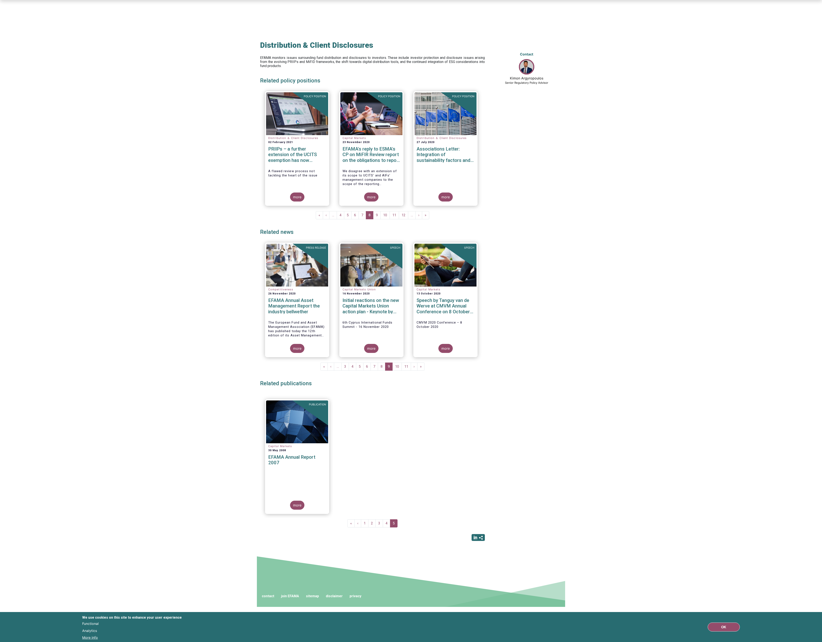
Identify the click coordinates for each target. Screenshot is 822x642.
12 (405, 215)
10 (386, 215)
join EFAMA (290, 596)
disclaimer (334, 596)
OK (723, 627)
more (297, 197)
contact (268, 596)
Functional (90, 623)
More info (90, 637)
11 (395, 215)
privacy (355, 596)
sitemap (312, 596)
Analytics (89, 630)
